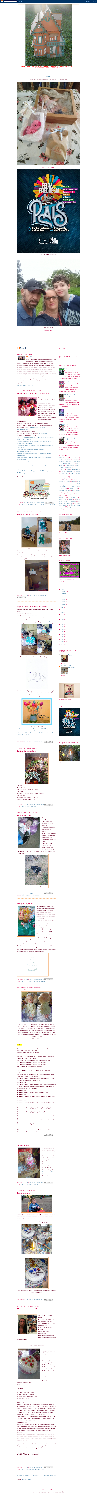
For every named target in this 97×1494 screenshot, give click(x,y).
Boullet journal (70, 465)
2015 (62, 629)
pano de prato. (69, 494)
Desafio (78, 471)
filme (62, 478)
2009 (62, 644)
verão (65, 509)
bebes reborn (69, 461)
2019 (62, 619)
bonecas (61, 465)
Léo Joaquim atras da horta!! (27, 751)
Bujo (62, 467)
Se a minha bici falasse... (67, 666)
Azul (65, 410)
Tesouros (69, 503)
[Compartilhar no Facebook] (51, 503)
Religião (70, 499)
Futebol (72, 478)
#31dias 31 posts (63, 458)
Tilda (75, 503)
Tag (64, 503)
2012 (62, 637)
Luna (32, 895)
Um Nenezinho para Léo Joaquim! (29, 514)
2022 (62, 612)
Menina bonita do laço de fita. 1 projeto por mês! (34, 393)
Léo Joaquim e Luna (24, 815)
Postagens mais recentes (23, 1475)
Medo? (65, 368)
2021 (62, 614)
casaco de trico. (22, 990)
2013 (62, 634)
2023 (62, 609)
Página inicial (36, 1475)
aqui (49, 621)
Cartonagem (68, 467)
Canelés (70, 655)
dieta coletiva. (65, 473)
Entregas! (48, 76)
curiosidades (26, 1469)
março (64, 604)
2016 (62, 627)
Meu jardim (69, 484)
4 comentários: (39, 1467)
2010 (62, 642)
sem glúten (73, 501)
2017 (62, 624)
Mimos (78, 486)
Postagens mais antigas (50, 1475)
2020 (62, 617)
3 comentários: (39, 741)
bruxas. (78, 465)
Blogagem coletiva (28, 504)
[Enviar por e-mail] (46, 503)
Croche (68, 469)
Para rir (78, 494)
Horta (75, 479)
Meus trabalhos (48, 504)
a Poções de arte (43, 433)
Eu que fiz (38, 504)
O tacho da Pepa (65, 654)
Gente (69, 480)
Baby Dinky (61, 461)
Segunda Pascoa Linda (33, 615)
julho (63, 596)
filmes (66, 478)
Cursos (63, 471)
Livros (68, 481)
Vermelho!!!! (67, 425)
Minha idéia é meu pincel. (70, 382)
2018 (62, 622)
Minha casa (64, 488)
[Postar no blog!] (47, 503)
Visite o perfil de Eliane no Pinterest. (68, 351)
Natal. (69, 492)
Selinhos (66, 501)
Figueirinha (77, 476)
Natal (64, 492)
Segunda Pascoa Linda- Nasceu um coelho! (32, 606)
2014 (62, 632)
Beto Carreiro (77, 461)
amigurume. (67, 459)
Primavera (61, 497)
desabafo (35, 1469)
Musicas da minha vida (64, 490)
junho (64, 599)
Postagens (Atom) (26, 1479)
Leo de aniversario (23, 1193)
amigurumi (75, 459)
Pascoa (43, 981)
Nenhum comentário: (40, 595)
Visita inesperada (72, 667)
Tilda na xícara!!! (23, 1145)
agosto (64, 591)
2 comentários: (39, 804)
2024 (62, 607)
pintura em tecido (72, 496)
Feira (71, 476)
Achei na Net (73, 458)
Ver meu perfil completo (25, 385)
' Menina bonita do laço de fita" (37, 427)
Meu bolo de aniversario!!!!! (27, 1309)
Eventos (66, 476)
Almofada (61, 459)
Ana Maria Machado (22, 429)
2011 (62, 639)
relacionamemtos (62, 499)
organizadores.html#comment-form (26, 469)
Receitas (43, 1137)
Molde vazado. (74, 488)
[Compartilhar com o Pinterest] (53, 503)
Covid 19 (61, 469)
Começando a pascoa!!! (25, 903)
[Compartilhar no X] (49, 503)
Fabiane (38, 924)
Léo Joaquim (26, 806)
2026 (62, 589)
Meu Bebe (34, 806)
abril (63, 601)
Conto (75, 467)
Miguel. (73, 486)
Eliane (30, 356)
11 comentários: (39, 502)
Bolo (77, 463)
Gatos (64, 479)
